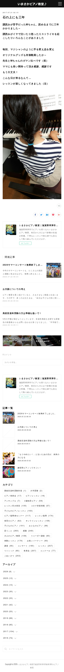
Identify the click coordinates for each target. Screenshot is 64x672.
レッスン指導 (44, 515)
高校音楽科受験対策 (15, 490)
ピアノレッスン (35, 495)
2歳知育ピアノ (33, 500)
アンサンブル (12, 500)
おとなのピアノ (38, 525)
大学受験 (36, 490)
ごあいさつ (12, 555)
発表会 (30, 550)
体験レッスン (13, 540)
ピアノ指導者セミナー (17, 515)
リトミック (12, 550)
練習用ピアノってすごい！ (30, 467)
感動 (28, 530)
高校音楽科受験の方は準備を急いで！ (22, 313)
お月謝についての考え (14, 288)
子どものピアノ (14, 525)
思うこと (11, 530)
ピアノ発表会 (13, 495)
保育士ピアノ (13, 520)
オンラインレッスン (38, 520)
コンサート (26, 545)
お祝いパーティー (37, 540)
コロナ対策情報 (40, 505)
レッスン (45, 545)
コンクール (48, 550)
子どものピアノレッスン (18, 510)
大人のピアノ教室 (15, 535)
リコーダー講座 (40, 535)
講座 (9, 545)
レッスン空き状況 (15, 505)
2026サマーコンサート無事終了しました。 (25, 264)
